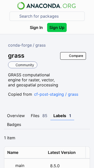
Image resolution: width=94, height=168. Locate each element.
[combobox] (50, 16)
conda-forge (20, 45)
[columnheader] (24, 152)
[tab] (16, 115)
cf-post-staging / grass (56, 94)
